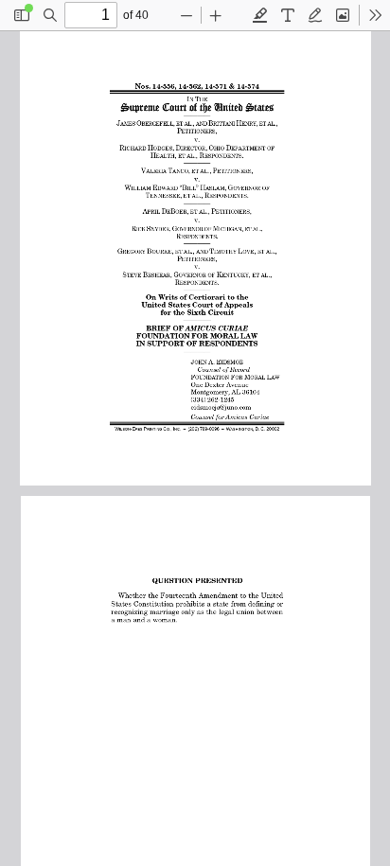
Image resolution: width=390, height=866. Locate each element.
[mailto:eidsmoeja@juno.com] (215, 404)
